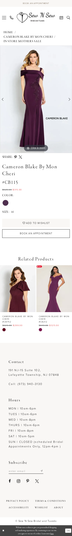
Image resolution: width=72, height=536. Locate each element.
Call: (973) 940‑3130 (25, 384)
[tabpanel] (36, 99)
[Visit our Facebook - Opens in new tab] (10, 481)
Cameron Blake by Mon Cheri (28, 37)
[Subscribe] (41, 471)
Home (8, 32)
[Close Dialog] (3, 530)
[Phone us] (11, 17)
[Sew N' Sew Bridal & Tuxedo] (36, 17)
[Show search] (68, 17)
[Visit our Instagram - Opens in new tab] (19, 481)
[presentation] (18, 288)
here (52, 533)
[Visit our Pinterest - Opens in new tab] (27, 481)
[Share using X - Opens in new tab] (20, 157)
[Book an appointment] (61, 17)
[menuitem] (4, 18)
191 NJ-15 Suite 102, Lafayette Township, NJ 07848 (34, 372)
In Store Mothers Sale (23, 41)
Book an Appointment (36, 233)
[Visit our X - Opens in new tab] (37, 481)
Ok (68, 530)
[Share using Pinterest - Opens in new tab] (15, 157)
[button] (4, 18)
